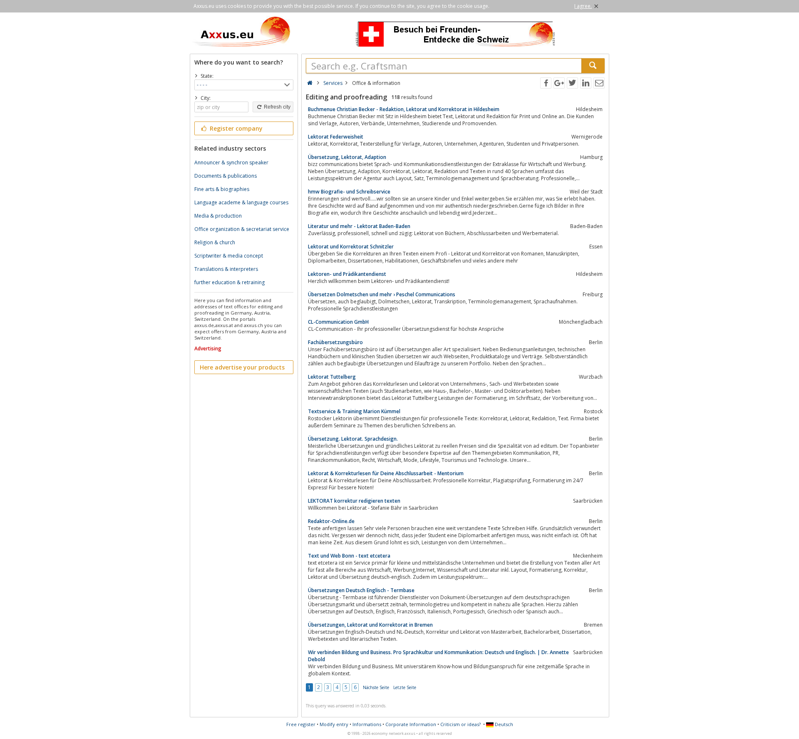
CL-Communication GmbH (338, 321)
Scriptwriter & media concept (228, 255)
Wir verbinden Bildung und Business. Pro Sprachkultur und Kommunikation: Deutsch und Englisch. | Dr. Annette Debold (438, 656)
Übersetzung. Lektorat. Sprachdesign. (353, 438)
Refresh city (276, 107)
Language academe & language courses (241, 202)
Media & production (218, 215)
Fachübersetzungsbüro (335, 342)
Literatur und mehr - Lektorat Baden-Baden (359, 226)
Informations (366, 724)
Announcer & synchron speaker (231, 162)
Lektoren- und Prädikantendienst (347, 274)
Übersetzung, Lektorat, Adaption (347, 157)
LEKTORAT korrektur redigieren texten (354, 500)
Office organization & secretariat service (241, 229)
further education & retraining (229, 282)
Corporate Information (410, 724)
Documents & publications (225, 175)
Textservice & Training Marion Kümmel (354, 411)
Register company (235, 128)
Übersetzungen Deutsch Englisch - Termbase (361, 590)
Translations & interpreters (226, 269)
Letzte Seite (404, 687)
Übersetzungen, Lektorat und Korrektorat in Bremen (370, 624)
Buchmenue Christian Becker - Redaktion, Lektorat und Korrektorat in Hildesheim (403, 109)
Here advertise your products (242, 367)
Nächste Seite (376, 687)
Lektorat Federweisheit (335, 136)
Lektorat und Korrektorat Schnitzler (351, 246)
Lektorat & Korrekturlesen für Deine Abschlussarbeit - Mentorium (386, 473)
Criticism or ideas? (460, 724)
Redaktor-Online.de (331, 521)
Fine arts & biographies (221, 189)
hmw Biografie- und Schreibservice (349, 191)
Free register (300, 724)
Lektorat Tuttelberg (332, 376)
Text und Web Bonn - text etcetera (349, 555)
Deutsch (503, 724)
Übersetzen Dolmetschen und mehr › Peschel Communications (381, 294)
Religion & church (214, 242)
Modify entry (334, 724)
